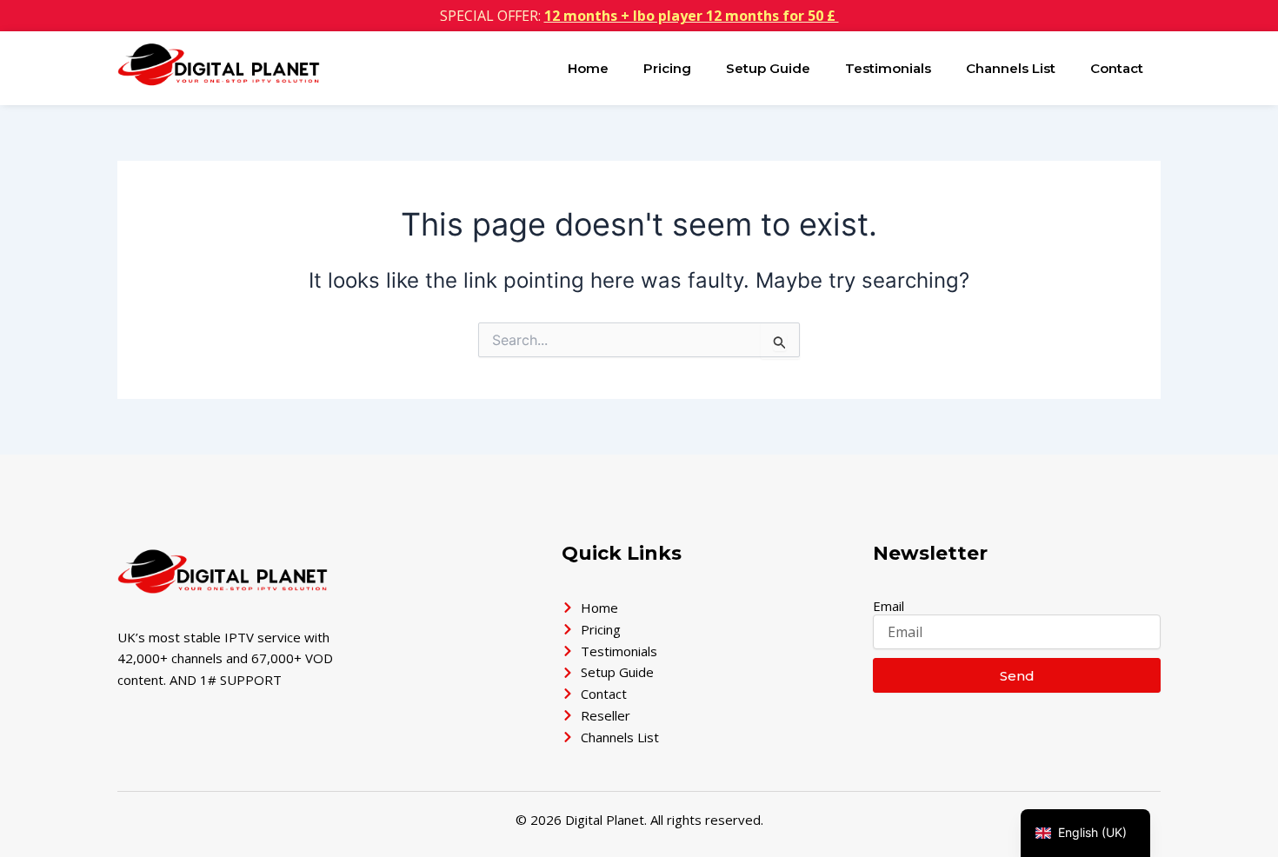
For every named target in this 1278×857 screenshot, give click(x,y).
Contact (1116, 68)
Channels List (1010, 68)
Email (888, 606)
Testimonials (888, 68)
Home (588, 68)
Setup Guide (768, 68)
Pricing (667, 68)
